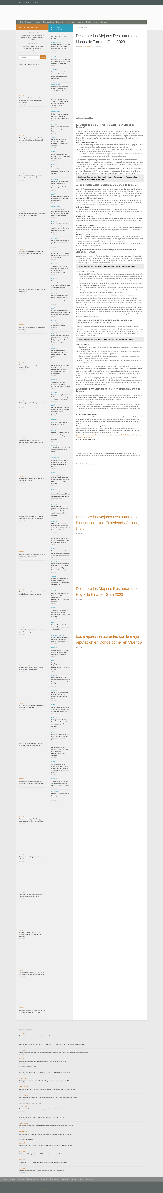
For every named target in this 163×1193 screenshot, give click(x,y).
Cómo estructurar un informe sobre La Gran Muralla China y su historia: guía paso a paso (60, 709)
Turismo (54, 69)
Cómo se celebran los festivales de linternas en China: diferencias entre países (43, 1036)
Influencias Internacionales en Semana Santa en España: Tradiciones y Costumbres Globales (48, 1097)
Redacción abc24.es (86, 47)
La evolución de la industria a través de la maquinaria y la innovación (60, 129)
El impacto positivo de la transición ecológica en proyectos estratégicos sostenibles (30, 934)
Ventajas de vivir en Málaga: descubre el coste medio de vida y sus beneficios (43, 1162)
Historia (54, 152)
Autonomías (55, 791)
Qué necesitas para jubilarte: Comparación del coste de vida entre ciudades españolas (60, 783)
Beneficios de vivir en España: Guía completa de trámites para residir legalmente (60, 737)
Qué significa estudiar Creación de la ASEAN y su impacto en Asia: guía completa (44, 1081)
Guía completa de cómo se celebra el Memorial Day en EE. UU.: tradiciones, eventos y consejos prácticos (52, 1044)
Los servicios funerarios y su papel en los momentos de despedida (60, 243)
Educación (54, 179)
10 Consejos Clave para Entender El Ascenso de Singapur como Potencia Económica (45, 1154)
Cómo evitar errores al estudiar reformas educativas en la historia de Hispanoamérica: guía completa (60, 751)
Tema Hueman (46, 1190)
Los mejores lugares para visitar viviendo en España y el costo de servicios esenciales (60, 312)
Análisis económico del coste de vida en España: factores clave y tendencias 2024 (60, 652)
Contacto (35, 2)
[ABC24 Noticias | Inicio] (56, 12)
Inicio (19, 2)
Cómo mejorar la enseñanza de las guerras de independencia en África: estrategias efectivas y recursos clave (60, 369)
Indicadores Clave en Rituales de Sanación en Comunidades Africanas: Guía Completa (60, 61)
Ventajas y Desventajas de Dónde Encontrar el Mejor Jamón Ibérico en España (59, 89)
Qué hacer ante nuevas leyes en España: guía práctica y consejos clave (60, 198)
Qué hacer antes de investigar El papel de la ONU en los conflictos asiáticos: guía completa (47, 1089)
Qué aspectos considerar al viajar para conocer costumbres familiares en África (43, 1061)
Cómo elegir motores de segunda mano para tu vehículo (58, 325)
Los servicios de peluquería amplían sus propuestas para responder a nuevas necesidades (31, 100)
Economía (59, 22)
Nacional (80, 22)
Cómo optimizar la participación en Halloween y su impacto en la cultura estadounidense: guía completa (60, 511)
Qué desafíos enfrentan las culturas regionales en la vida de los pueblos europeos (60, 540)
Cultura (96, 22)
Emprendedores (48, 22)
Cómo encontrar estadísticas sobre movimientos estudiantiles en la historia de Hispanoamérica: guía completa (60, 228)
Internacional (70, 22)
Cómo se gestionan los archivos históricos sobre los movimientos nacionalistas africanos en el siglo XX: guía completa (60, 768)
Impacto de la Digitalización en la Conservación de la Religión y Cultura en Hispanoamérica (60, 397)
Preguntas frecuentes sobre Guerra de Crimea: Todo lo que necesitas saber (60, 156)
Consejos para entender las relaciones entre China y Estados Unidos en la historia (44, 1072)
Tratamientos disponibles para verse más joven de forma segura (60, 450)
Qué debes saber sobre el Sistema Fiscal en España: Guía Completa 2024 (42, 1170)
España (88, 22)
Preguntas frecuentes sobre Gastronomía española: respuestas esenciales (42, 1117)
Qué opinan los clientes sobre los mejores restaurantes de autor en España (60, 255)
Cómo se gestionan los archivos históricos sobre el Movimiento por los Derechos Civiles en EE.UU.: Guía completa (60, 479)
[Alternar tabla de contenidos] (77, 120)
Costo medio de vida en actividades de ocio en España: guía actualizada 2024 (60, 384)
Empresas (36, 22)
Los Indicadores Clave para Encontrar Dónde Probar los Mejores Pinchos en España (45, 1134)
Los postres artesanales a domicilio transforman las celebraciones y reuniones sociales (46, 1125)
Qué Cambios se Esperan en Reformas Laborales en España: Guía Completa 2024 (60, 640)
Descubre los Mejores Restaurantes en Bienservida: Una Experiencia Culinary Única (108, 523)
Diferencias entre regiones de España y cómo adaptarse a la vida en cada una (60, 796)
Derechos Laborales (58, 635)
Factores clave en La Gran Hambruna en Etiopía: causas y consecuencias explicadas (60, 553)
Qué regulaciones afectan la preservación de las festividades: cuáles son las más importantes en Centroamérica (53, 1052)
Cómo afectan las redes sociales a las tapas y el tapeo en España (39, 1109)
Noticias (26, 2)
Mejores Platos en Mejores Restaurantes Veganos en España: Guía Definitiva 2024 (60, 116)
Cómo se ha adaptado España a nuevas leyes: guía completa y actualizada (60, 627)
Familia (21, 665)
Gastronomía (81, 27)
